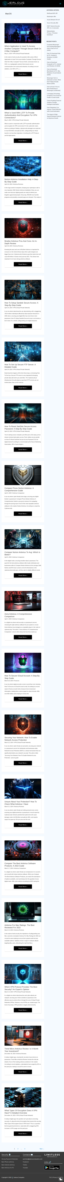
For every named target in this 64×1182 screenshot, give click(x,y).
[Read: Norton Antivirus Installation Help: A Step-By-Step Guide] (23, 165)
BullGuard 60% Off (52, 13)
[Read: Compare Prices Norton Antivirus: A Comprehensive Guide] (23, 474)
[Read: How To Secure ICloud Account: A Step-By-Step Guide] (23, 662)
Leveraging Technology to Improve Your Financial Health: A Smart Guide (54, 95)
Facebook (26, 1162)
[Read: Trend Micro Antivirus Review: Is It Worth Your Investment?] (23, 1035)
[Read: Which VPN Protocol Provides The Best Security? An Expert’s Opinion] (23, 973)
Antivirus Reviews (18, 184)
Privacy (55, 1177)
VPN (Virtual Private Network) (21, 53)
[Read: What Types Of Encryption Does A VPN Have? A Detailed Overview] (23, 1096)
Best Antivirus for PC (8, 1167)
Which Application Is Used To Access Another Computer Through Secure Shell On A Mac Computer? (23, 48)
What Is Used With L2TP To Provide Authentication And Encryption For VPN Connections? (21, 115)
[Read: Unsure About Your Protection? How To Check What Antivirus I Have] (23, 788)
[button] (61, 1179)
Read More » (22, 74)
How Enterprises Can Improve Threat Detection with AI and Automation (54, 109)
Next (42, 1149)
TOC (50, 1177)
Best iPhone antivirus (8, 1162)
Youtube (25, 1167)
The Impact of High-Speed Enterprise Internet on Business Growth (54, 116)
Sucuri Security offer (52, 23)
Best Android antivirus (8, 1165)
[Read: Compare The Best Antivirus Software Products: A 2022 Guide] (23, 849)
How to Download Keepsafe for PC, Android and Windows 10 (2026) (54, 64)
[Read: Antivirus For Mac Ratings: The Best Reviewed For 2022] (23, 911)
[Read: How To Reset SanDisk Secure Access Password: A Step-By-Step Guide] (23, 412)
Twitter (25, 1165)
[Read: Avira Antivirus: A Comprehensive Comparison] (23, 600)
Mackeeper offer (51, 16)
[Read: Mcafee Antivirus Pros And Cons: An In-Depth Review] (23, 227)
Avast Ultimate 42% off (53, 19)
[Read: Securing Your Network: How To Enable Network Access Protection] (23, 723)
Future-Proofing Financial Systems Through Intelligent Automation (54, 102)
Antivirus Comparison (18, 493)
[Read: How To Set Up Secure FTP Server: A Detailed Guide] (23, 350)
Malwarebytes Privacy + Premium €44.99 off (52, 33)
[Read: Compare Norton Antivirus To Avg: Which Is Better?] (23, 538)
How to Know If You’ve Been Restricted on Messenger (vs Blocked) (53, 88)
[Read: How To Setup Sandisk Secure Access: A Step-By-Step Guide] (23, 289)
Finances (16, 680)
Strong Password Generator (10, 1159)
